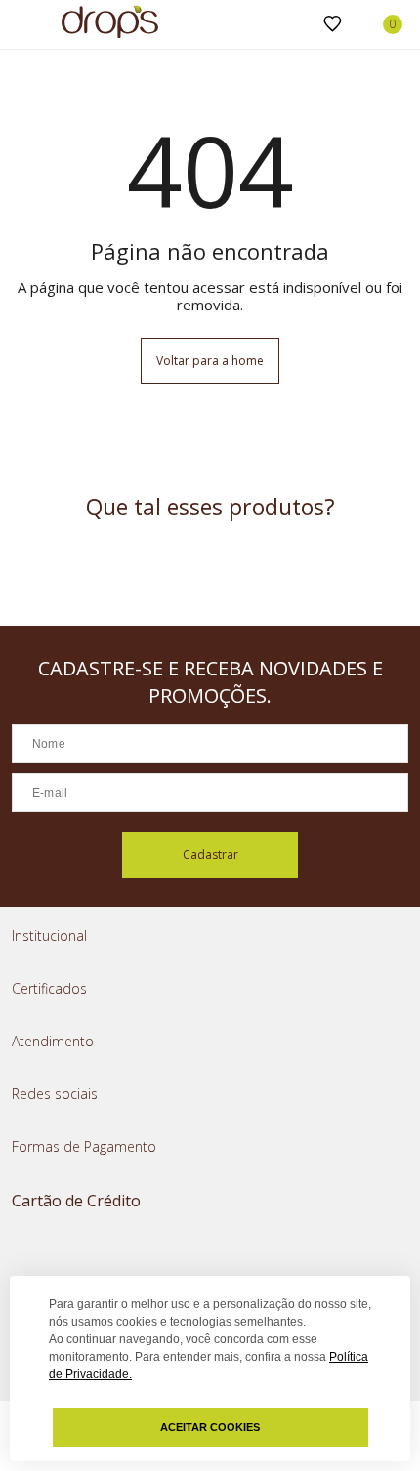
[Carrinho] (381, 24)
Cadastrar (210, 854)
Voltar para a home (210, 360)
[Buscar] (301, 25)
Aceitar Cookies (210, 1427)
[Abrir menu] (19, 26)
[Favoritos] (332, 24)
